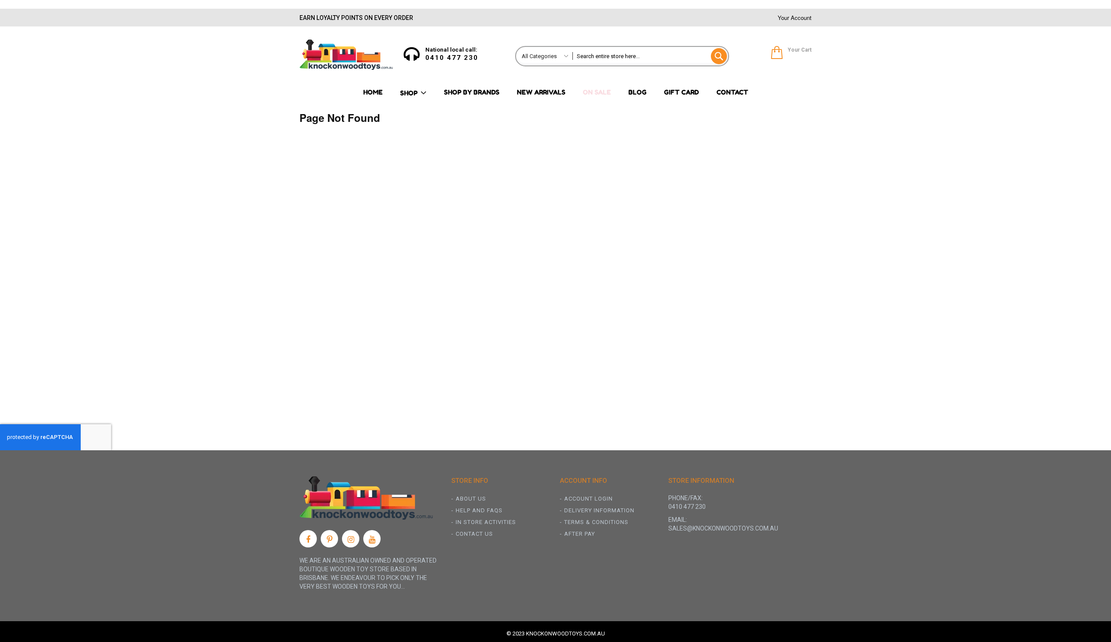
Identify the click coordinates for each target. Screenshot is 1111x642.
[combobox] (650, 56)
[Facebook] (308, 538)
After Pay (579, 534)
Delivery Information (599, 510)
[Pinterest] (329, 538)
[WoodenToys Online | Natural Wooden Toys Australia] (346, 54)
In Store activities (486, 522)
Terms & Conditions (596, 522)
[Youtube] (372, 538)
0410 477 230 (451, 58)
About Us (471, 498)
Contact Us (474, 534)
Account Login (588, 498)
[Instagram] (350, 538)
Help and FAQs (479, 510)
